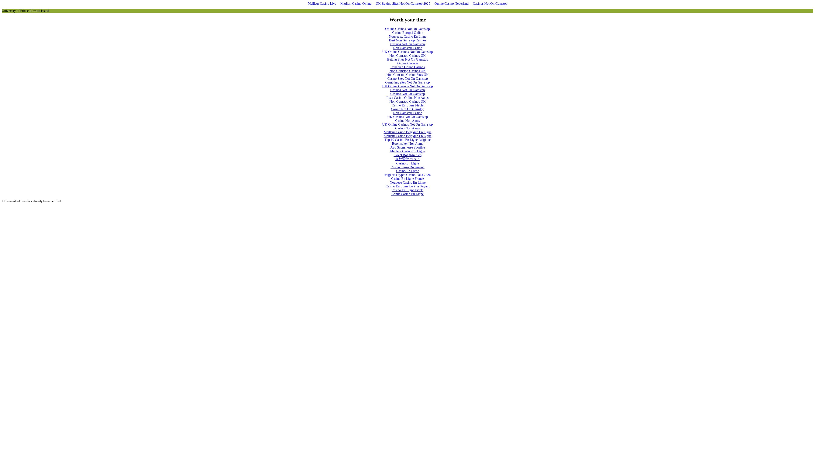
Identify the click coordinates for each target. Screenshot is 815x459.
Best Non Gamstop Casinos (407, 40)
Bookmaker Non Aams (407, 143)
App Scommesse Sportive (407, 147)
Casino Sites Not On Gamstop (407, 78)
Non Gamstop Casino (407, 48)
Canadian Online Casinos (408, 67)
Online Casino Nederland (451, 3)
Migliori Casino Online (355, 3)
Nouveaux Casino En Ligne (407, 36)
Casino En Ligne (407, 163)
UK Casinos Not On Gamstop (407, 117)
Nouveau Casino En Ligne (408, 182)
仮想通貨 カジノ (407, 159)
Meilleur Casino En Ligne (407, 151)
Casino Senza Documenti (407, 167)
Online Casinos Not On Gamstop (407, 29)
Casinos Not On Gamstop (490, 3)
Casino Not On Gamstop (407, 109)
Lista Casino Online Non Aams (407, 97)
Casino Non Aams (407, 120)
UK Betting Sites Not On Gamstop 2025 (403, 3)
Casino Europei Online (407, 32)
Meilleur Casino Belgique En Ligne (407, 132)
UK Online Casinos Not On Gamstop (407, 52)
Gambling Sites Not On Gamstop (407, 82)
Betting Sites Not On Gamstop (407, 59)
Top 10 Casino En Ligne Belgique (408, 140)
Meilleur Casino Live (322, 3)
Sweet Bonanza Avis (408, 155)
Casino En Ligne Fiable (407, 105)
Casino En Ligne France (407, 178)
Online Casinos (407, 63)
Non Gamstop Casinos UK (407, 55)
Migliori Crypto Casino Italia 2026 (407, 175)
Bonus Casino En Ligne (407, 194)
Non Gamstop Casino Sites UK (407, 74)
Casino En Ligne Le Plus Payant (407, 186)
